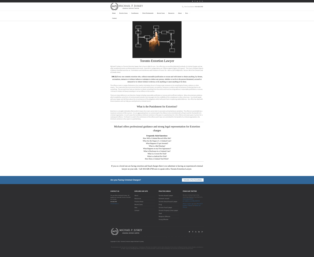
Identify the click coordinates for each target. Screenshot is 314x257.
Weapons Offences (164, 216)
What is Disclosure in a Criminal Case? (157, 151)
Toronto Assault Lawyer (166, 195)
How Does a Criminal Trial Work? (157, 159)
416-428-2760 (148, 169)
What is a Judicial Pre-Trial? (157, 156)
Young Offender (163, 219)
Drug (160, 204)
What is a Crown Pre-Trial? (157, 154)
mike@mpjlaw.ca (114, 203)
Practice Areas (123, 13)
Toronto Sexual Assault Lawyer (168, 201)
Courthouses (135, 13)
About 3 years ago (188, 200)
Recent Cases (161, 13)
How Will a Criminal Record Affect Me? (157, 138)
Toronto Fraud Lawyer (165, 207)
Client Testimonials (147, 13)
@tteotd (185, 195)
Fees (186, 13)
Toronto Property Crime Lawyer (168, 210)
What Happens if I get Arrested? (157, 143)
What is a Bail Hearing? (157, 146)
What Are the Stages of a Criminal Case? (157, 141)
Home (114, 13)
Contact (114, 18)
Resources (171, 13)
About (180, 13)
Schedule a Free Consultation (193, 180)
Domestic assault (164, 198)
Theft (160, 213)
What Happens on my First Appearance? (157, 149)
